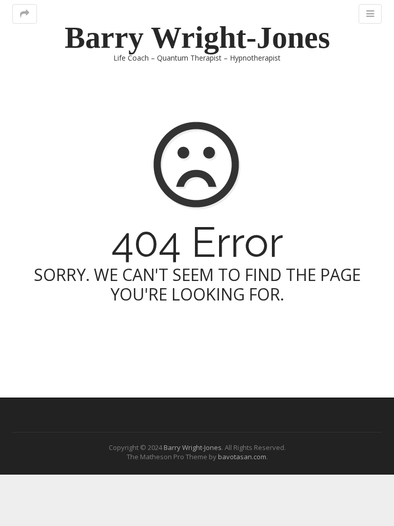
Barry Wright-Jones (197, 37)
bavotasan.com (242, 456)
